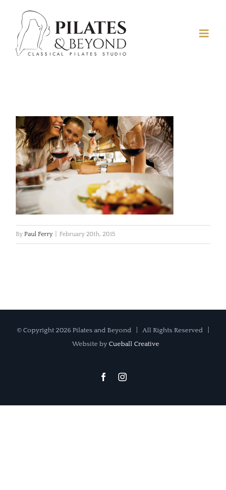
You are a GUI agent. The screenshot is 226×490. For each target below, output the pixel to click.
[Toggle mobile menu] (204, 33)
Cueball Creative (134, 344)
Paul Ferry (38, 234)
